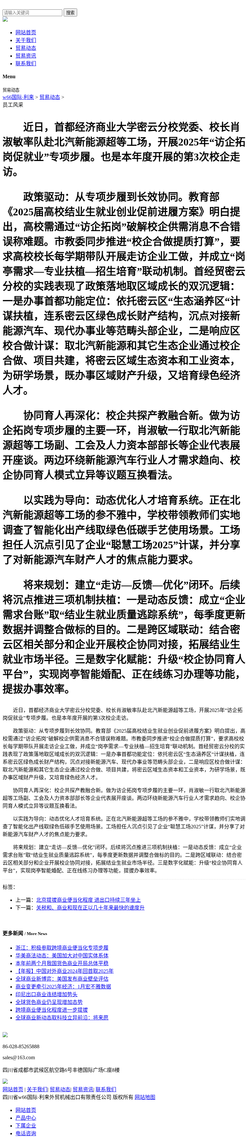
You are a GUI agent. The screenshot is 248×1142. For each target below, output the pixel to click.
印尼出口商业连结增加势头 (47, 994)
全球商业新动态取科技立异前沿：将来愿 (62, 1017)
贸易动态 (26, 48)
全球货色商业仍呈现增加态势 (49, 1002)
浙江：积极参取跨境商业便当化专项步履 (62, 948)
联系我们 (26, 63)
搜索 (70, 12)
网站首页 (26, 32)
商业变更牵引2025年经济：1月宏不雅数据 (63, 986)
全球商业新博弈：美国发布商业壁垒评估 (62, 979)
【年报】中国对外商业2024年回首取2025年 (65, 971)
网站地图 (145, 1097)
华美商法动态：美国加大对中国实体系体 (62, 955)
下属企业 (26, 1125)
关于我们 (26, 40)
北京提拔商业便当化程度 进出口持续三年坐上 (88, 900)
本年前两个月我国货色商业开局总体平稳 (62, 963)
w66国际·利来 (18, 97)
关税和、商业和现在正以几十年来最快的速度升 (90, 907)
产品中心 (26, 1118)
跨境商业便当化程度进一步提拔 (52, 1010)
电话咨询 (26, 1133)
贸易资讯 (26, 56)
